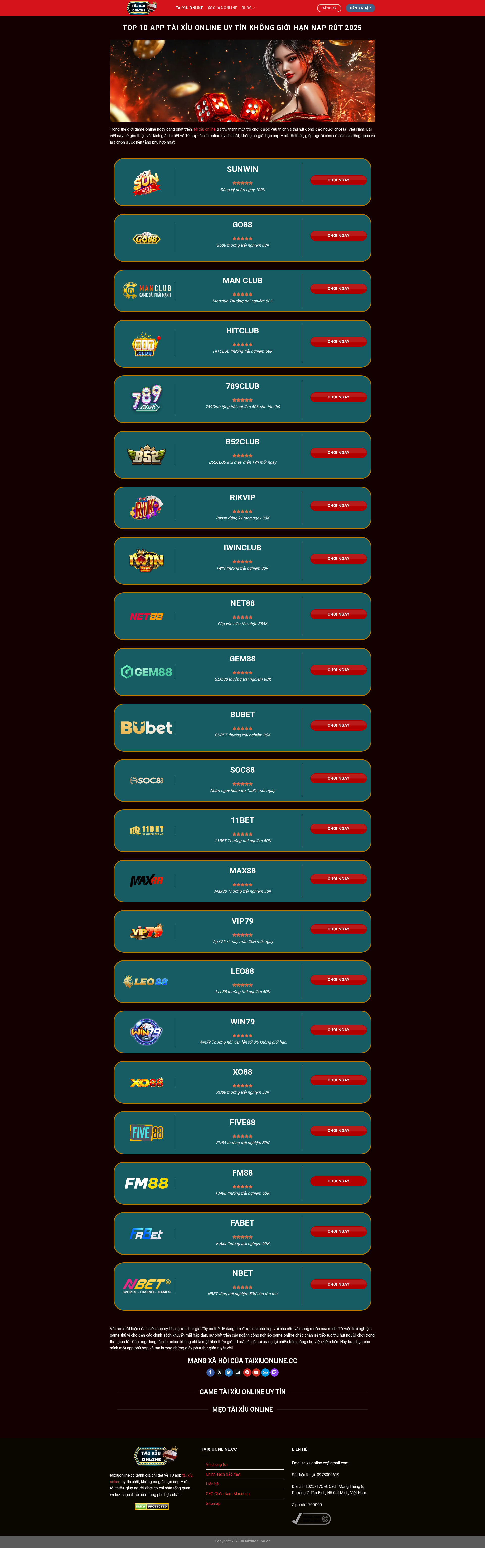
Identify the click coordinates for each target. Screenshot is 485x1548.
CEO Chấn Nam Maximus (228, 1493)
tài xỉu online (189, 8)
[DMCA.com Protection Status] (151, 1506)
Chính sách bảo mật (223, 1474)
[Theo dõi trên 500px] (265, 1372)
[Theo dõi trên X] (219, 1372)
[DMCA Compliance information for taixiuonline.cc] (311, 1518)
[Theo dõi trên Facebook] (210, 1372)
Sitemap (213, 1503)
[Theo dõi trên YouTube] (256, 1372)
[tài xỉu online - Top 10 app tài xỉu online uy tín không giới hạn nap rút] (139, 8)
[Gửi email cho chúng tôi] (238, 1372)
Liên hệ (212, 1484)
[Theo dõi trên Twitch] (274, 1372)
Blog (247, 8)
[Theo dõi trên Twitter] (229, 1372)
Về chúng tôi (216, 1464)
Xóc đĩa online (222, 8)
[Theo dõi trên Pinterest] (247, 1372)
